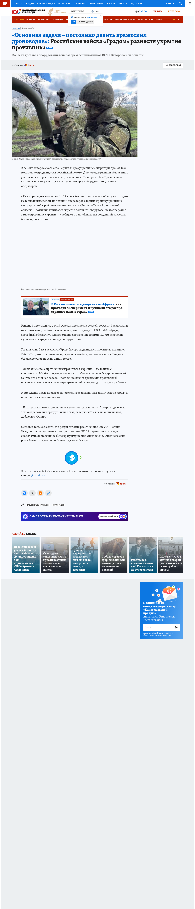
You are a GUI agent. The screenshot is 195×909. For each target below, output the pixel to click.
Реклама (157, 11)
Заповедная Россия (125, 19)
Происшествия (145, 19)
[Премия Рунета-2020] (55, 11)
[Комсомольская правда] (28, 11)
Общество (80, 3)
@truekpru (38, 475)
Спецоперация (46, 3)
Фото (19, 3)
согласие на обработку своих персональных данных (158, 634)
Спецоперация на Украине (38, 505)
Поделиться (175, 65)
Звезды (122, 3)
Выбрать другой (86, 22)
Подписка (174, 11)
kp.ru (31, 65)
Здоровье (136, 3)
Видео (30, 3)
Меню (5, 3)
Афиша (158, 19)
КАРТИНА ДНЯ (58, 505)
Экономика (96, 3)
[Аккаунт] (190, 3)
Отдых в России (104, 19)
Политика (64, 3)
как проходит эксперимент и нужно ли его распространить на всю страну (87, 308)
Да (74, 22)
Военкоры (58, 19)
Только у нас (44, 19)
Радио (143, 11)
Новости (30, 19)
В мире (111, 3)
